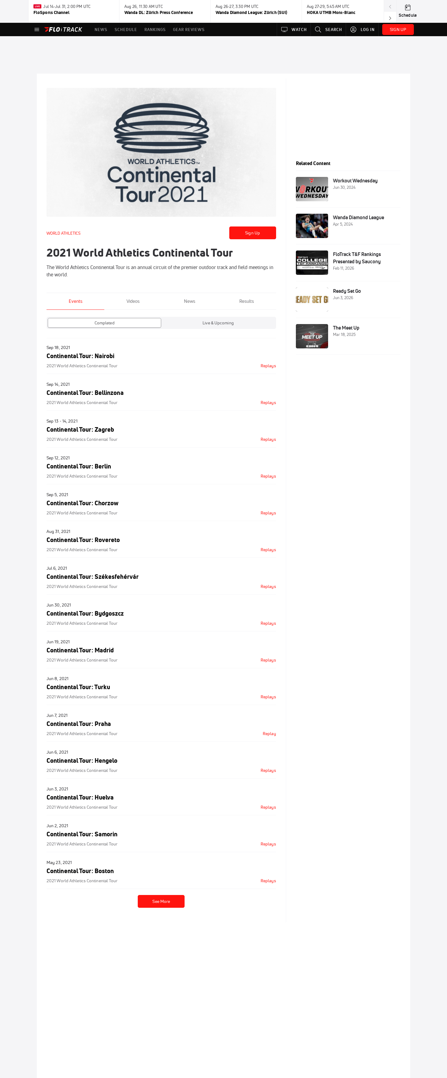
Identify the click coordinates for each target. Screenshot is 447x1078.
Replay (269, 733)
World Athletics (64, 233)
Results (246, 301)
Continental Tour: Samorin (82, 834)
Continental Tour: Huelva (80, 797)
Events (75, 301)
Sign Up (252, 233)
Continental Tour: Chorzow (83, 503)
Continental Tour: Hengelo (82, 760)
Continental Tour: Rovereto (83, 540)
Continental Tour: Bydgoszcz (85, 613)
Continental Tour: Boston (80, 871)
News (189, 301)
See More (161, 901)
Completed (105, 323)
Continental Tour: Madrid (80, 650)
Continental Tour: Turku (78, 687)
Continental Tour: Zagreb (80, 429)
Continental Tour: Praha (79, 724)
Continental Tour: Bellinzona (85, 393)
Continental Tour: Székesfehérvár (93, 576)
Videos (133, 301)
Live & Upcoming (218, 323)
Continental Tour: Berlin (79, 466)
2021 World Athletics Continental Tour (82, 365)
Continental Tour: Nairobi (80, 356)
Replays (268, 365)
